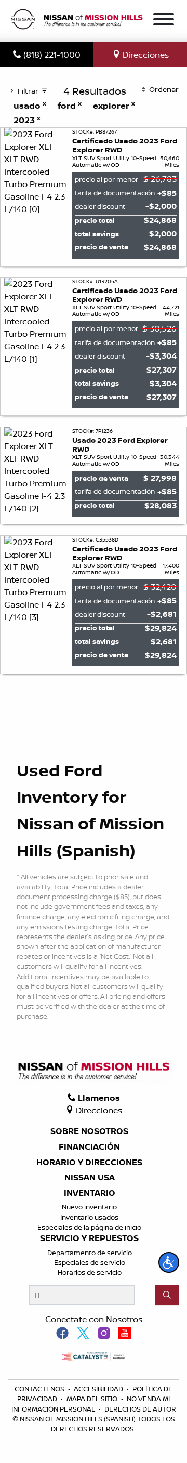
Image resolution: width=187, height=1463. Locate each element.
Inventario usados (89, 1217)
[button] (168, 1262)
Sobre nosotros (89, 1131)
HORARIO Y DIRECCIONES (89, 1162)
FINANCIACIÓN (89, 1147)
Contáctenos (40, 1388)
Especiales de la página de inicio (89, 1227)
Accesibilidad (99, 1388)
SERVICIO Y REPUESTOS (89, 1238)
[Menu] (163, 20)
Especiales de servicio (89, 1262)
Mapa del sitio (92, 1398)
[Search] (167, 1295)
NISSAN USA (89, 1177)
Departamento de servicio (89, 1252)
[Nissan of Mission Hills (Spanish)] (76, 20)
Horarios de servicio (90, 1272)
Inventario (89, 1193)
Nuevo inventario (89, 1206)
